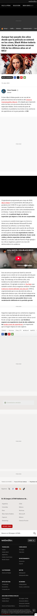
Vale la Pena (6, 5)
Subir (30, 540)
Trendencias (5, 584)
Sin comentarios (8, 77)
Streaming (5, 520)
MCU (33, 330)
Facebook (15, 77)
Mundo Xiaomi (5, 559)
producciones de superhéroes (13, 324)
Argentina (5, 504)
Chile (20, 504)
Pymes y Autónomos (24, 587)
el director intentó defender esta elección (14, 289)
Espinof (21, 563)
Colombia (5, 507)
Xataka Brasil (5, 601)
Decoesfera (5, 587)
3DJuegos (21, 549)
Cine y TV (18, 330)
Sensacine (21, 561)
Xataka (4, 549)
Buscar (34, 533)
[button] (13, 90)
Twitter (18, 77)
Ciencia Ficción (23, 520)
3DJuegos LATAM (23, 598)
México (21, 507)
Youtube (16, 488)
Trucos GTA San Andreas (20, 481)
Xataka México (6, 598)
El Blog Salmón (23, 584)
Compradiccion (6, 589)
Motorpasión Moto (23, 575)
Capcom (4, 517)
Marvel (27, 330)
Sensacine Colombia (24, 603)
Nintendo (18, 28)
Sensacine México (23, 601)
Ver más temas (6, 526)
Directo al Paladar (6, 573)
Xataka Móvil (5, 552)
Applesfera (5, 554)
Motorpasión (22, 573)
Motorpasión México (24, 606)
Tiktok (23, 488)
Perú (3, 510)
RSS (20, 488)
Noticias (11, 330)
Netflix (12, 28)
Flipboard (21, 77)
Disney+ (6, 28)
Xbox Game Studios (8, 514)
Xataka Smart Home (7, 557)
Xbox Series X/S (28, 5)
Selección (16, 5)
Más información (5, 614)
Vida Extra (21, 552)
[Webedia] (33, 1)
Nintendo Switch (27, 28)
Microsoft (22, 514)
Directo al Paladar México (8, 606)
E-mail (24, 77)
